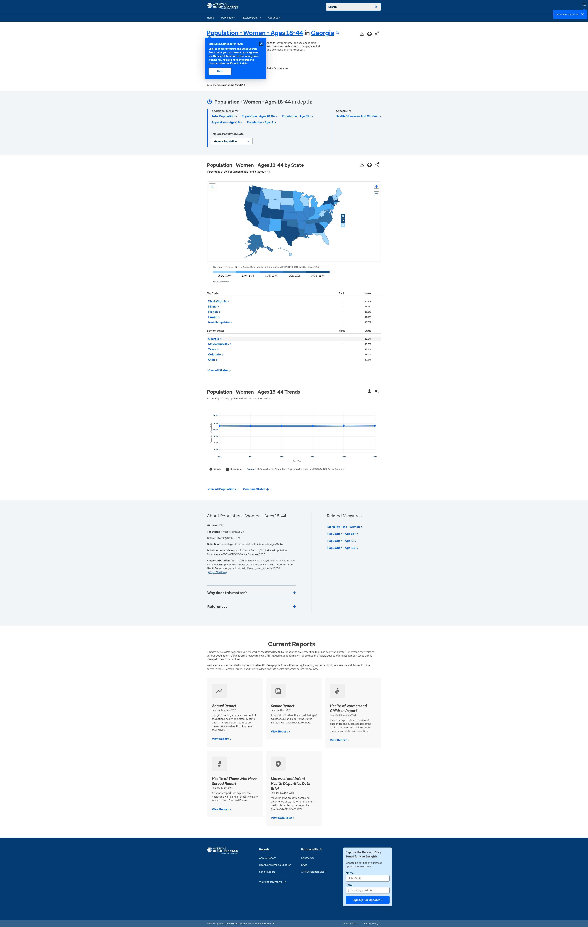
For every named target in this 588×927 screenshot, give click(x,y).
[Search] (376, 7)
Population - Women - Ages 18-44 (255, 32)
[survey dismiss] (582, 14)
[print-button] (369, 34)
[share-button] (377, 34)
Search (332, 6)
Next (220, 71)
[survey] (584, 4)
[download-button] (362, 34)
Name (350, 873)
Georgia (322, 32)
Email (349, 885)
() (217, 572)
